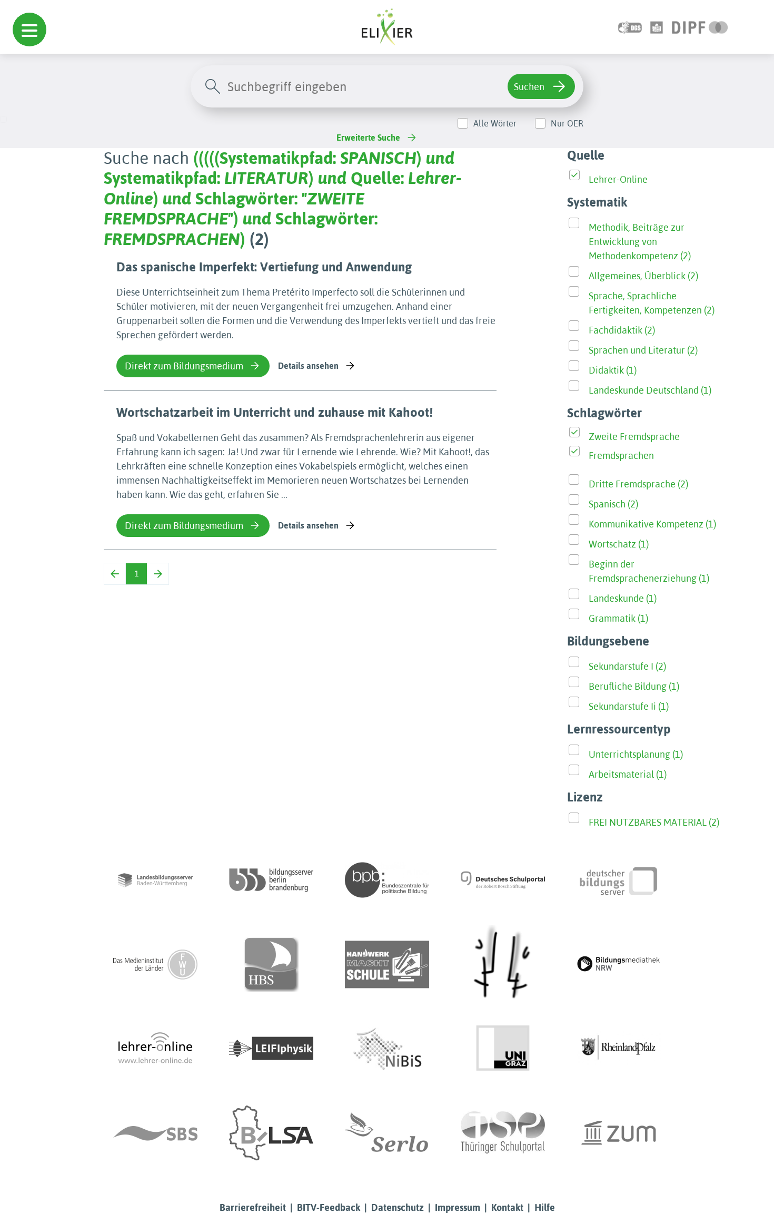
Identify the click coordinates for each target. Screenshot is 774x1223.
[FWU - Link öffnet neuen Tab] (155, 964)
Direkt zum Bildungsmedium (184, 365)
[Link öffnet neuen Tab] (700, 26)
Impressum (457, 1207)
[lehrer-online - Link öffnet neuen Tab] (155, 1048)
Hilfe (544, 1207)
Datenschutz (397, 1207)
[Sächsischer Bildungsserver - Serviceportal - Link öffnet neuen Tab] (155, 1133)
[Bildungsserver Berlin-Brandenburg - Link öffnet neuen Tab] (271, 880)
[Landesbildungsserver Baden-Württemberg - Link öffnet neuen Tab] (155, 880)
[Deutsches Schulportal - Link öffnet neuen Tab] (503, 880)
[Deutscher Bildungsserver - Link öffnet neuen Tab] (619, 880)
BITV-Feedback (328, 1207)
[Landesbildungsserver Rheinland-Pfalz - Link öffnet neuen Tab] (619, 1048)
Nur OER (567, 123)
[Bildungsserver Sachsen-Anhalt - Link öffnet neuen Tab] (271, 1133)
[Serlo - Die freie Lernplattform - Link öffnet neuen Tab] (387, 1133)
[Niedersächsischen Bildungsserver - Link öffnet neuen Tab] (387, 1048)
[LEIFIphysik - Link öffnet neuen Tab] (271, 1048)
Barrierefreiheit (253, 1207)
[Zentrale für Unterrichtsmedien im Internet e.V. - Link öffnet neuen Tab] (619, 1133)
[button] (29, 29)
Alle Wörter (495, 123)
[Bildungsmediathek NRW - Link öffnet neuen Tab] (619, 964)
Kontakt (507, 1207)
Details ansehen (308, 365)
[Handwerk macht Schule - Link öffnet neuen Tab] (387, 964)
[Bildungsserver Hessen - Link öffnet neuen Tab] (503, 964)
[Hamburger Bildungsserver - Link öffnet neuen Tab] (271, 964)
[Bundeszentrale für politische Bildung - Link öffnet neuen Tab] (387, 880)
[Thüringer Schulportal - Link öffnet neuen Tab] (503, 1133)
